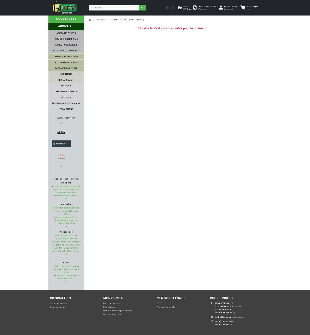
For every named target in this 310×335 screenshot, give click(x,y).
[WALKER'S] (61, 145)
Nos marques (66, 118)
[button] (66, 199)
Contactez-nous (57, 307)
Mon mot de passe (112, 314)
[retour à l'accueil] (90, 19)
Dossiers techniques (66, 179)
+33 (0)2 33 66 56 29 (224, 321)
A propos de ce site (166, 307)
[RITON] (61, 160)
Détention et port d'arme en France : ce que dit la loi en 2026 (66, 211)
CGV (159, 303)
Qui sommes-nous (58, 303)
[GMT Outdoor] (61, 153)
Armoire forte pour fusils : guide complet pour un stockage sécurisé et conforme (66, 238)
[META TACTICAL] (61, 137)
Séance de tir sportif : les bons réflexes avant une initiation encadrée (66, 220)
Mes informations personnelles (117, 310)
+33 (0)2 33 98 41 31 (224, 324)
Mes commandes (111, 303)
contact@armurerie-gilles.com (229, 317)
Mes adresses (110, 307)
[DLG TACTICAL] (61, 129)
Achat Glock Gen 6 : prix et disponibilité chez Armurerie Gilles (66, 269)
